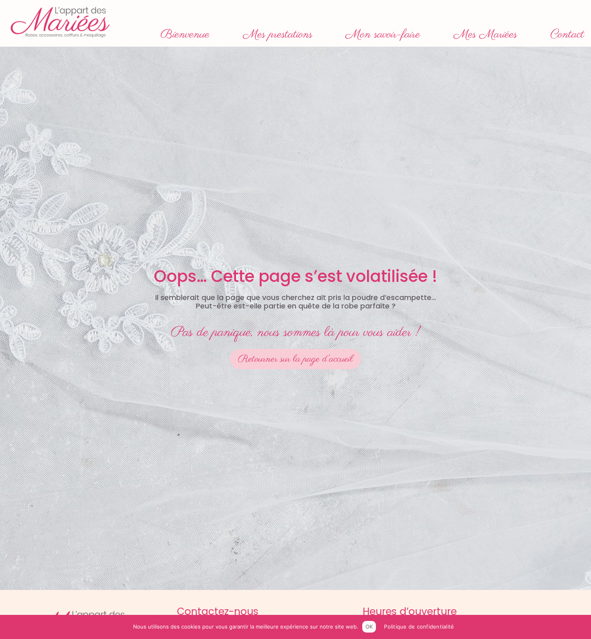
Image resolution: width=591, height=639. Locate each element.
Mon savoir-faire (383, 35)
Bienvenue (184, 35)
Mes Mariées (485, 35)
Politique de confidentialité (419, 626)
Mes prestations (277, 35)
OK (369, 626)
